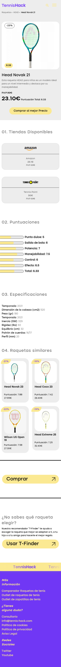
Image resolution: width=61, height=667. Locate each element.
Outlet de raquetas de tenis (21, 595)
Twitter (6, 651)
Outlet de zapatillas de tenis (21, 599)
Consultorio (9, 616)
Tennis (14, 5)
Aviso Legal (9, 633)
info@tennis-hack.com (17, 621)
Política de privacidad (17, 629)
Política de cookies (15, 625)
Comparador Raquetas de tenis (23, 591)
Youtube (7, 655)
